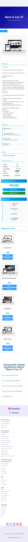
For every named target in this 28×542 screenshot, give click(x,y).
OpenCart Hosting (5, 454)
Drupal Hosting (4, 452)
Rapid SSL (3, 482)
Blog (2, 516)
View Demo (18, 173)
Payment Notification (5, 491)
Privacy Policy (4, 497)
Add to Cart (14, 193)
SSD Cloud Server (4, 465)
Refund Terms (4, 499)
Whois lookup (4, 427)
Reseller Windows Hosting (6, 448)
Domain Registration (5, 423)
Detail (8, 258)
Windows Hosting (4, 444)
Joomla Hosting (4, 450)
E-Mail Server (4, 473)
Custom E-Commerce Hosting (7, 456)
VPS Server (3, 467)
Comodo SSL (3, 480)
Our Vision (3, 510)
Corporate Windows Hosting (7, 446)
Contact (2, 514)
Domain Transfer (4, 425)
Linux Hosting (3, 434)
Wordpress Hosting (5, 436)
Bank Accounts (4, 493)
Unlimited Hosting (4, 438)
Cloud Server (4, 471)
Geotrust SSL (3, 484)
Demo (8, 255)
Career (2, 501)
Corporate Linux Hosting (6, 440)
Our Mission (3, 512)
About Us (3, 508)
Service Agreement (5, 495)
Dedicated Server (4, 463)
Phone (15, 413)
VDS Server (3, 469)
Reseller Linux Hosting (5, 442)
